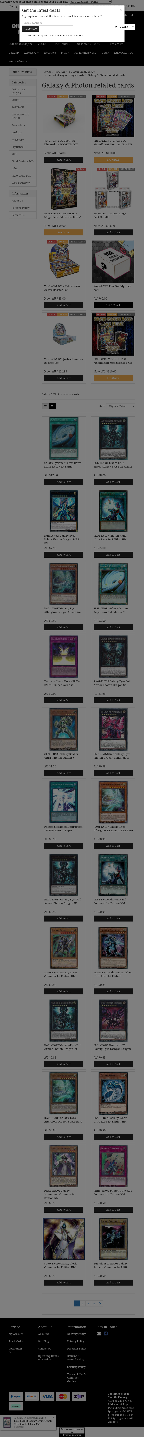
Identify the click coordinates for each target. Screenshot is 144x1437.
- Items (123, 26)
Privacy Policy (76, 35)
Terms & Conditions (58, 35)
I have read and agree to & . (54, 35)
